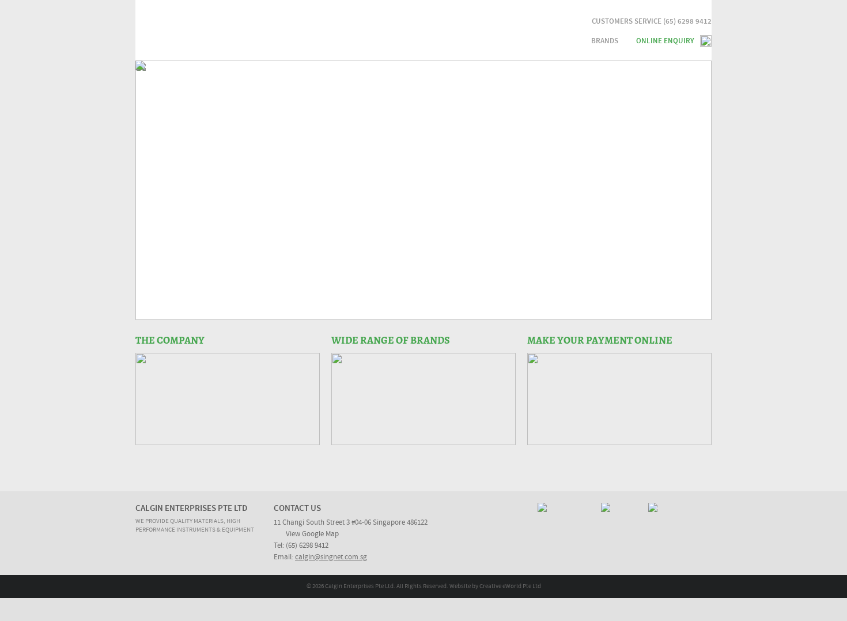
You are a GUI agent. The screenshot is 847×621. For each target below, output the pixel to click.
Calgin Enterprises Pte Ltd (249, 31)
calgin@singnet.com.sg (331, 557)
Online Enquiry (665, 41)
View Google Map (312, 534)
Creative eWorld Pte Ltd (510, 586)
